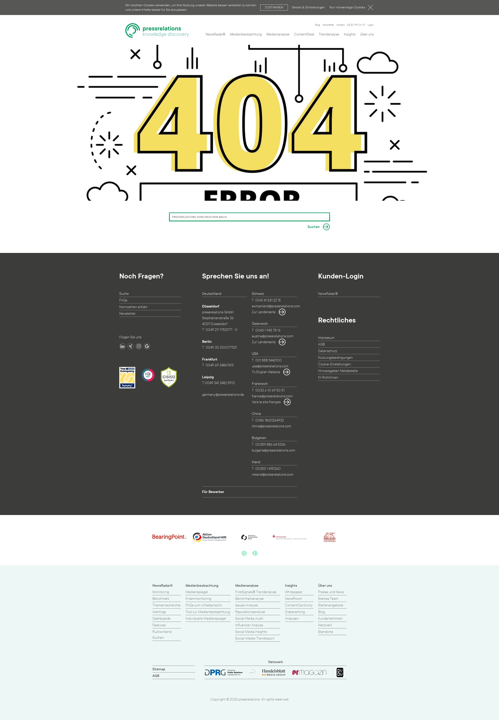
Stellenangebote (330, 605)
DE (348, 25)
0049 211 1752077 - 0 (221, 330)
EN (352, 25)
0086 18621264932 (269, 420)
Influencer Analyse (249, 625)
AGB (321, 344)
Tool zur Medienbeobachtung (208, 612)
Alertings (159, 612)
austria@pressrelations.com (272, 336)
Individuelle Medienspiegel (206, 619)
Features (159, 625)
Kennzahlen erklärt (133, 307)
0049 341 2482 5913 (220, 383)
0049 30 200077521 (221, 347)
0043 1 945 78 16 (267, 330)
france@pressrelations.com (272, 396)
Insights (350, 34)
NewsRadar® (215, 34)
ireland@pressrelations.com (272, 475)
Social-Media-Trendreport (254, 638)
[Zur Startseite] (157, 30)
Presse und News (331, 592)
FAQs (123, 300)
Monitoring (160, 592)
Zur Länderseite (264, 312)
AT (364, 25)
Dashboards (161, 619)
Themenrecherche (166, 605)
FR (356, 25)
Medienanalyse (277, 34)
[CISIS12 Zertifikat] (169, 377)
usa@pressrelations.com (270, 366)
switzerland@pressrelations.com (276, 306)
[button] (244, 553)
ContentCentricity (299, 605)
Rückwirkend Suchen (162, 635)
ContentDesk (304, 34)
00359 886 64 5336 (270, 445)
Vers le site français (266, 402)
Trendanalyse (329, 34)
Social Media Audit (249, 619)
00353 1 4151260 (268, 469)
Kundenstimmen (330, 619)
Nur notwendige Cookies (347, 7)
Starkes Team (328, 599)
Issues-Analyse (246, 605)
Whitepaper (294, 592)
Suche (124, 294)
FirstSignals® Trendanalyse (255, 592)
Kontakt (340, 25)
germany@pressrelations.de (223, 395)
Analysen (292, 619)
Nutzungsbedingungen (335, 358)
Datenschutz (327, 351)
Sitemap (158, 669)
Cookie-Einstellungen (334, 364)
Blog (317, 25)
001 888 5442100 (268, 360)
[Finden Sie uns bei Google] (147, 346)
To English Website (266, 372)
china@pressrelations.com (271, 426)
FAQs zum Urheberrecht (204, 605)
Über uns (367, 34)
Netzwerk (325, 625)
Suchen (314, 227)
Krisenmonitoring (198, 599)
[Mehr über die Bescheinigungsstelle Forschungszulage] (148, 375)
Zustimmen (274, 7)
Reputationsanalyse (250, 612)
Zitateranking (295, 612)
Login (371, 25)
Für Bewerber (213, 491)
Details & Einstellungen (308, 7)
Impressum (326, 338)
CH (360, 25)
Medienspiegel (197, 592)
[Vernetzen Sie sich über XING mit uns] (130, 346)
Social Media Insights (251, 632)
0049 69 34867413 (220, 365)
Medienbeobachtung (246, 34)
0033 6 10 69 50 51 (270, 390)
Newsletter (328, 25)
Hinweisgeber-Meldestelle (338, 371)
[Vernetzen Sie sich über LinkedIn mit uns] (122, 346)
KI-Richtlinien (328, 377)
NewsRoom (293, 599)
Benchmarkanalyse (249, 599)
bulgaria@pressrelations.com (273, 450)
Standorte (325, 632)
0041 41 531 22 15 (268, 300)
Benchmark (160, 599)
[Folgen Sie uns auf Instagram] (139, 346)
